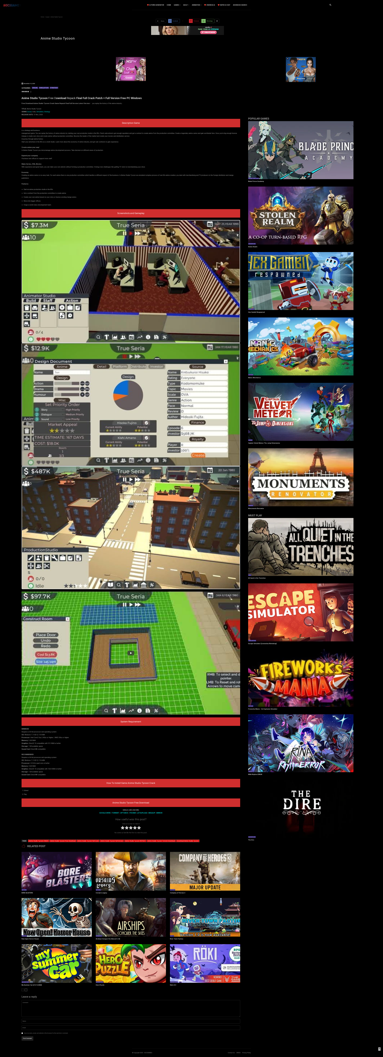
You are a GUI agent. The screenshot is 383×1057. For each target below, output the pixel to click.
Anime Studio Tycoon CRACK (38, 841)
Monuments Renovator (256, 508)
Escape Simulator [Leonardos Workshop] (262, 643)
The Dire (251, 840)
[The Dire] (300, 809)
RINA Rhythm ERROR (255, 774)
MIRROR (159, 813)
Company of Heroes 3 (177, 893)
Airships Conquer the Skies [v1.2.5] (108, 939)
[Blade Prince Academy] (300, 150)
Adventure (25, 982)
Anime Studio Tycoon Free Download (63, 841)
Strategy (54, 88)
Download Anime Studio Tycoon (188, 841)
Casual (47, 17)
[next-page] (26, 990)
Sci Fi (172, 936)
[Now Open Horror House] (57, 917)
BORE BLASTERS (27, 893)
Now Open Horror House (30, 939)
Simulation (43, 88)
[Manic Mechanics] (300, 346)
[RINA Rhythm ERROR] (300, 743)
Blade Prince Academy (256, 181)
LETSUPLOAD (142, 813)
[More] (217, 21)
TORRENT (115, 813)
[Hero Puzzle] (131, 963)
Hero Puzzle (100, 985)
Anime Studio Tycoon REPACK (135, 841)
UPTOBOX (124, 813)
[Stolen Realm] (300, 216)
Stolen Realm (252, 247)
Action (24, 890)
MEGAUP (152, 813)
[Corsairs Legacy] (131, 871)
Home (42, 17)
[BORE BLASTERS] (57, 871)
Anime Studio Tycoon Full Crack (88, 841)
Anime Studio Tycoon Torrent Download (161, 841)
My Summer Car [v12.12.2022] (32, 985)
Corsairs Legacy (101, 893)
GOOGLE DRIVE (105, 813)
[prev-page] (23, 990)
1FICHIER (132, 813)
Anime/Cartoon (254, 178)
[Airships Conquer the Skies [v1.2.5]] (131, 917)
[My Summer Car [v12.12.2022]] (57, 963)
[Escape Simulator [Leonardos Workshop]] (300, 612)
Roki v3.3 (173, 985)
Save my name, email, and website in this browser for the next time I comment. (46, 1033)
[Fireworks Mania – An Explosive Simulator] (300, 678)
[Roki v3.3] (205, 963)
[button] (330, 5)
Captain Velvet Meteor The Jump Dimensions (264, 443)
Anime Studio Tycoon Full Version (112, 841)
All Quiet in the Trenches (257, 578)
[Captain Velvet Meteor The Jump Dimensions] (300, 412)
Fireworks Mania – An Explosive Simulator (262, 709)
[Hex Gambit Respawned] (300, 281)
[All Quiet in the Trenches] (300, 547)
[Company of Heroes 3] (205, 871)
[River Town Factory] (205, 917)
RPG (250, 575)
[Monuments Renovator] (300, 477)
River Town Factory (176, 939)
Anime (250, 440)
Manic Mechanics (254, 378)
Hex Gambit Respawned (256, 312)
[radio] (122, 828)
